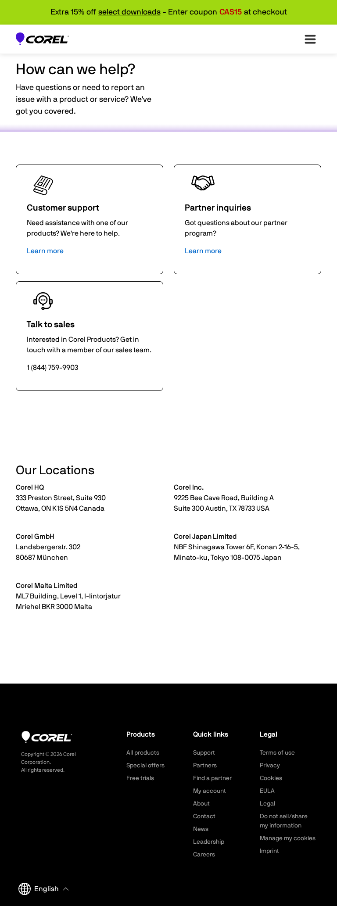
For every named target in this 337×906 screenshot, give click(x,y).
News (200, 829)
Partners (205, 766)
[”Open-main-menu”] (310, 39)
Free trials (140, 778)
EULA (267, 791)
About (201, 804)
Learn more (45, 250)
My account (209, 791)
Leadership (208, 842)
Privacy (270, 766)
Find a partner (212, 778)
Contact (204, 816)
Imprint (269, 851)
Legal (267, 804)
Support (204, 753)
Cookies (271, 778)
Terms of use (277, 753)
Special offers (145, 766)
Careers (204, 855)
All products (142, 753)
